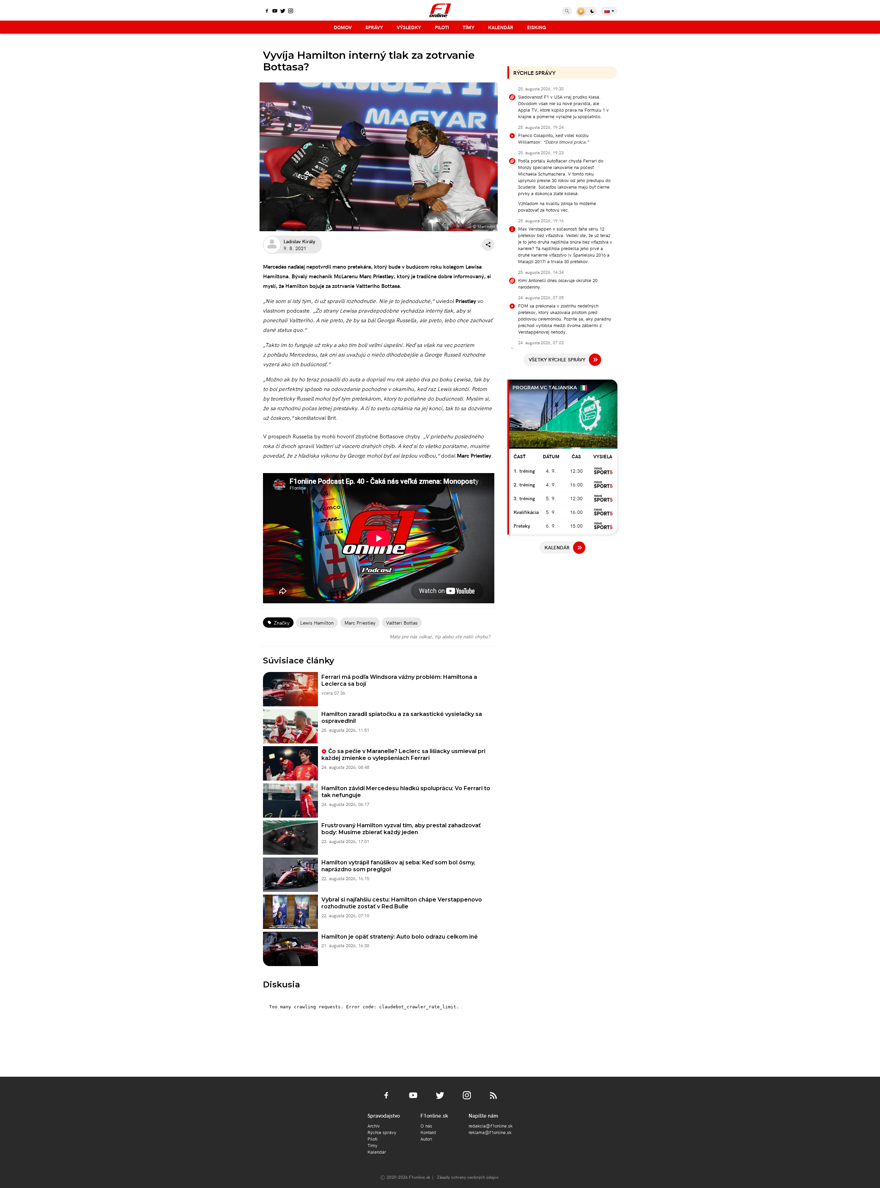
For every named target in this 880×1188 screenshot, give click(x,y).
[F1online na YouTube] (275, 11)
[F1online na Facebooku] (267, 11)
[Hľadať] (567, 11)
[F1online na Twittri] (283, 11)
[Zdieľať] (488, 244)
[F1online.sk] (440, 10)
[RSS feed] (493, 1099)
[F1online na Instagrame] (291, 11)
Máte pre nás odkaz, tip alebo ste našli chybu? (439, 636)
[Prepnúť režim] (586, 11)
